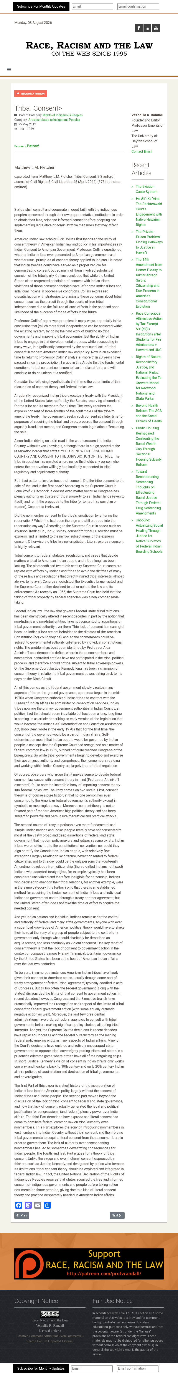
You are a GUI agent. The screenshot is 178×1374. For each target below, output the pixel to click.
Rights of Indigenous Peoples (63, 115)
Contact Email (142, 151)
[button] (9, 69)
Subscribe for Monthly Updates (41, 1368)
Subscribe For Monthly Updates (41, 6)
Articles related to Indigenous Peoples (54, 119)
